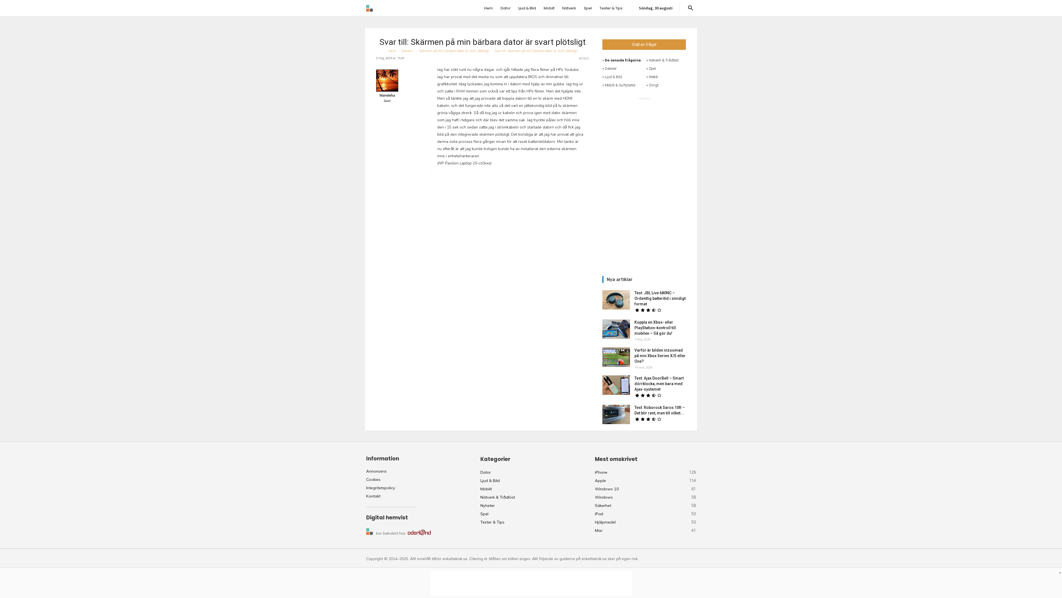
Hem (392, 50)
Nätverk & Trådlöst (664, 60)
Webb (653, 77)
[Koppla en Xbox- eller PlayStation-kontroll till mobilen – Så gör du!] (616, 329)
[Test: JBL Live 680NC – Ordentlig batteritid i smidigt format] (616, 300)
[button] (690, 8)
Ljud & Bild (613, 77)
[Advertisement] (644, 185)
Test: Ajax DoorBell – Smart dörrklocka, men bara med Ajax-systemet (659, 383)
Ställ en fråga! (644, 44)
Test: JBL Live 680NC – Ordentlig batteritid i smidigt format (660, 298)
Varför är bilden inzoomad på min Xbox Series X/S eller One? (660, 356)
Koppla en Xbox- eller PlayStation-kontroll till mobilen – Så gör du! (655, 328)
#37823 (584, 58)
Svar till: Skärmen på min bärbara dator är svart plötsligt (482, 42)
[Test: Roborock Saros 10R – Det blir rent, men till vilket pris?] (616, 414)
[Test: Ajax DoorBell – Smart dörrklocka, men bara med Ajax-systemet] (616, 385)
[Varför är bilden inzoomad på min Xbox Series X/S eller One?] (616, 357)
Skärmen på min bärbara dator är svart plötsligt (454, 50)
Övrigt (653, 85)
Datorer (407, 50)
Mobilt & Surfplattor (620, 85)
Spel (652, 68)
